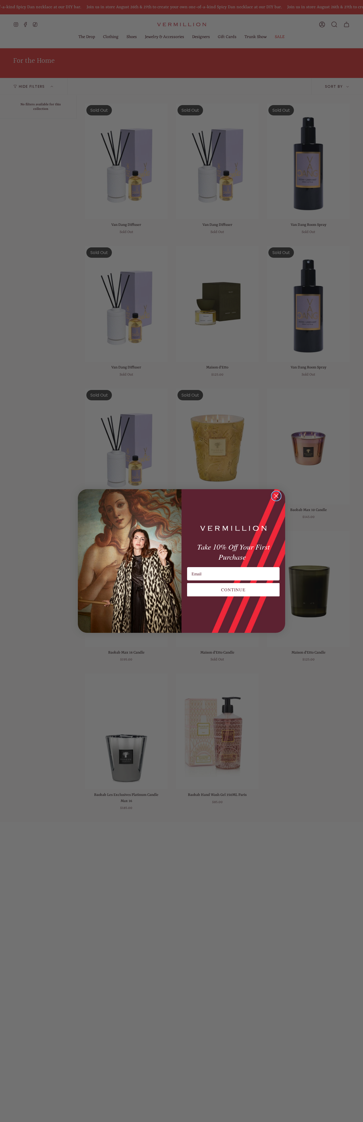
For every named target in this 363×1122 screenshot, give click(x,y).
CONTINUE (233, 589)
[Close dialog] (276, 496)
